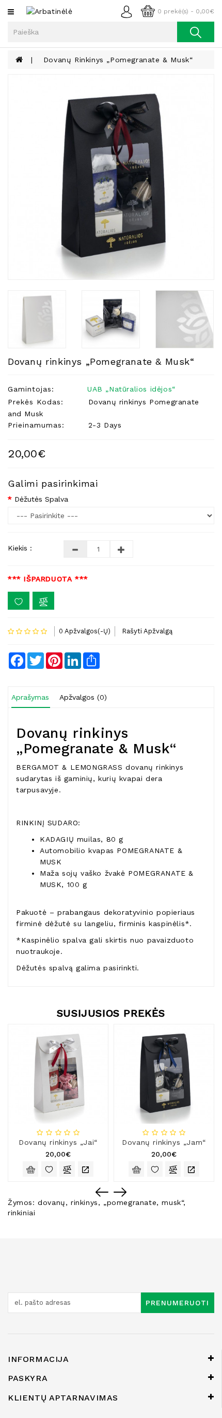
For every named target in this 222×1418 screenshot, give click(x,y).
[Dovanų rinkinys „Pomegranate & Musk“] (111, 177)
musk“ (172, 1202)
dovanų (52, 1202)
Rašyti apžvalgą (147, 631)
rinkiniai (21, 1213)
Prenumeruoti (177, 1303)
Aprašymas (30, 697)
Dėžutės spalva (41, 499)
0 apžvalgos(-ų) (84, 631)
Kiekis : (20, 548)
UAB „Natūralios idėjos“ (131, 389)
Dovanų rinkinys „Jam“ (164, 1142)
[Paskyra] (129, 11)
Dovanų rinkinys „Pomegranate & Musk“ (118, 60)
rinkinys (84, 1202)
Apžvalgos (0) (83, 697)
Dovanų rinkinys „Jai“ (58, 1142)
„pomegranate (129, 1202)
